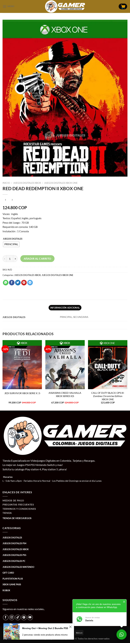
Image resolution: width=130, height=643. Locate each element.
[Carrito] (123, 7)
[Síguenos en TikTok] (18, 617)
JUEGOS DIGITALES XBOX (27, 183)
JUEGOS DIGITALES (12, 239)
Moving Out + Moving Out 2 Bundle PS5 (45, 628)
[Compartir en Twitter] (18, 283)
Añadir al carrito (37, 258)
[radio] (11, 244)
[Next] (127, 375)
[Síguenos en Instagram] (12, 617)
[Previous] (2, 375)
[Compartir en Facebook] (12, 283)
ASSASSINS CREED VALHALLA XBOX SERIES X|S (65, 394)
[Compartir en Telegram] (30, 283)
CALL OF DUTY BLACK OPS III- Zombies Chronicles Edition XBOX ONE (107, 396)
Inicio (6, 183)
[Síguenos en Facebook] (5, 617)
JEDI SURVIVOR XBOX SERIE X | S (22, 393)
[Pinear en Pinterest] (24, 283)
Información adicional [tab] (65, 307)
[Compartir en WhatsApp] (5, 283)
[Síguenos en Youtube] (30, 617)
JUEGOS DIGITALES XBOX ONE (61, 183)
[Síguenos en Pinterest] (24, 617)
